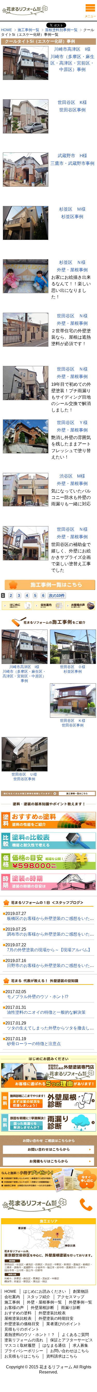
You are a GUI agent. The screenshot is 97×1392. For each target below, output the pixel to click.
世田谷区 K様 (72, 102)
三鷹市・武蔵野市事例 (72, 163)
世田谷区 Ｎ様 (72, 315)
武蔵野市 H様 (72, 155)
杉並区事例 (72, 216)
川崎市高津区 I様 (72, 49)
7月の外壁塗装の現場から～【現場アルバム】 (49, 950)
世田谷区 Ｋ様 (72, 721)
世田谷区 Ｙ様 (72, 422)
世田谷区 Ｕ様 (24, 774)
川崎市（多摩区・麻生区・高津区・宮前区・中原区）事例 (72, 63)
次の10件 (57, 596)
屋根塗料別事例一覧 (61, 30)
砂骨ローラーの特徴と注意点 (34, 1043)
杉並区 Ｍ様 (72, 209)
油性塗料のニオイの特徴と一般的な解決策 (46, 1012)
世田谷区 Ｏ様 (72, 667)
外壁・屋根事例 (72, 269)
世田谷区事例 (72, 109)
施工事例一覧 (28, 30)
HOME (6, 30)
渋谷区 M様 (72, 476)
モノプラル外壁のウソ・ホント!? (37, 996)
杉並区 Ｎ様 (72, 262)
